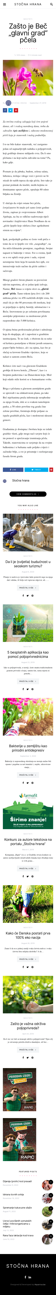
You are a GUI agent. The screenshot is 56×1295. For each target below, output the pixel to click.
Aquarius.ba (40, 1284)
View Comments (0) (26, 494)
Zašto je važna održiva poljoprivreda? (28, 1026)
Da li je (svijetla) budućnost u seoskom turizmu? (27, 564)
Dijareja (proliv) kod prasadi (17, 1181)
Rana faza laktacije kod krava (18, 1235)
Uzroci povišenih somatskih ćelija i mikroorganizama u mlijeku (17, 1223)
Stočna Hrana (28, 4)
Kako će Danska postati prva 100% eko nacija (28, 935)
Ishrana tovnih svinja (13, 1194)
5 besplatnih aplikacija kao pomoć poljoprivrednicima (28, 654)
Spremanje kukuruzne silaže (17, 1207)
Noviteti (28, 19)
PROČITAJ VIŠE (26, 588)
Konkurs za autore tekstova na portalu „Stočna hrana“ (28, 841)
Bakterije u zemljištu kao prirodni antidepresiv (28, 748)
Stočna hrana (19, 103)
